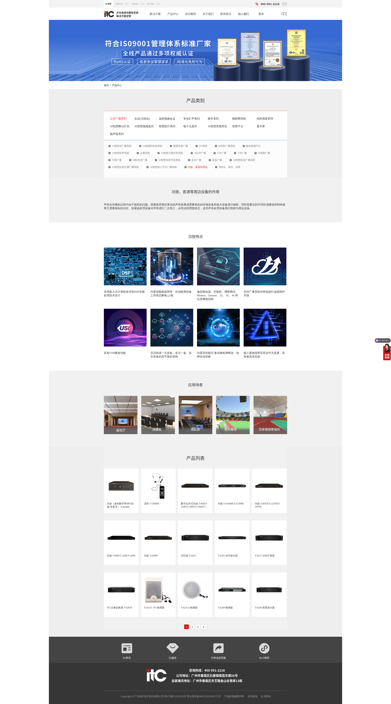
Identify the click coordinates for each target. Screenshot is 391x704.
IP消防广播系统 (226, 146)
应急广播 (217, 160)
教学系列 (213, 118)
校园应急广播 (180, 146)
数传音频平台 (253, 146)
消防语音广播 (140, 160)
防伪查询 (253, 696)
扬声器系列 (117, 133)
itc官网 (108, 3)
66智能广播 (264, 153)
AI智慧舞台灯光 (119, 126)
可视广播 (117, 160)
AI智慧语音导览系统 (169, 160)
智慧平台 (237, 126)
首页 (106, 85)
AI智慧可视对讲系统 (172, 153)
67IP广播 (221, 153)
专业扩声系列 (191, 118)
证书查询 (266, 696)
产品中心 (117, 85)
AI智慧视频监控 (144, 126)
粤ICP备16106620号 (175, 696)
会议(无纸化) (142, 118)
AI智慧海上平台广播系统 (163, 167)
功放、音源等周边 (197, 167)
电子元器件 (190, 126)
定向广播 (196, 160)
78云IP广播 (200, 153)
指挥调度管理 (265, 118)
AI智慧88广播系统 (122, 146)
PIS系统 (203, 146)
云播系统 (145, 153)
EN (284, 4)
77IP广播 (242, 153)
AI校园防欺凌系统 (152, 146)
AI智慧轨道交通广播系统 (125, 167)
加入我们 (243, 14)
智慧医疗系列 (167, 126)
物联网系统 (239, 118)
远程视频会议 (167, 118)
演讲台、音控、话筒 (229, 167)
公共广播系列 (118, 118)
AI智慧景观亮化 (217, 126)
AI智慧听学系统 (120, 153)
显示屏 (261, 126)
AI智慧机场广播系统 (244, 160)
